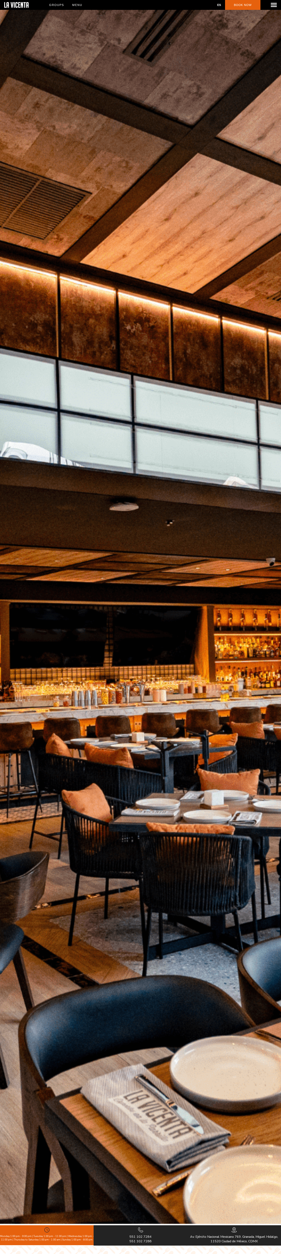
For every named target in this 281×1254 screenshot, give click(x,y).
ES (219, 5)
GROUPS (56, 5)
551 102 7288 (140, 1241)
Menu (77, 5)
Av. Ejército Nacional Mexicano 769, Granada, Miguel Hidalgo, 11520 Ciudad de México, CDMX (234, 1239)
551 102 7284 (140, 1236)
